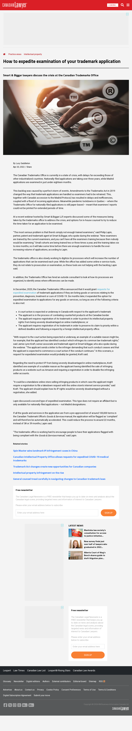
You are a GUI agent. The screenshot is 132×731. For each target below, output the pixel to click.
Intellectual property (33, 54)
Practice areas (14, 54)
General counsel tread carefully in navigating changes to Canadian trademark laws (59, 479)
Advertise (7, 690)
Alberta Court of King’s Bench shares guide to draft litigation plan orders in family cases (94, 555)
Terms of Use (89, 690)
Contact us (30, 690)
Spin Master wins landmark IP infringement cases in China (45, 450)
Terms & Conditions (107, 690)
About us (18, 690)
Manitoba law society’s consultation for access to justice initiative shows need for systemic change (95, 533)
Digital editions (33, 681)
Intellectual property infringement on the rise (38, 473)
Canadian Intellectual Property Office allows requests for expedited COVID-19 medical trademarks (61, 458)
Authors (46, 681)
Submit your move (42, 695)
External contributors (61, 681)
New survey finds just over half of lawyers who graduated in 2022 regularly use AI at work (95, 544)
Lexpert (7, 670)
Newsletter (19, 681)
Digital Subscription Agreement (17, 695)
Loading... (112, 5)
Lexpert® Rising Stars (59, 670)
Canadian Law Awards (84, 670)
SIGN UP (109, 513)
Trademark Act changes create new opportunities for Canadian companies (54, 466)
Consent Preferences (71, 690)
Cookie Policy (52, 690)
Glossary (7, 681)
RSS (101, 681)
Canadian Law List (36, 670)
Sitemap (92, 681)
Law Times (19, 670)
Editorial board (79, 681)
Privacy (40, 690)
